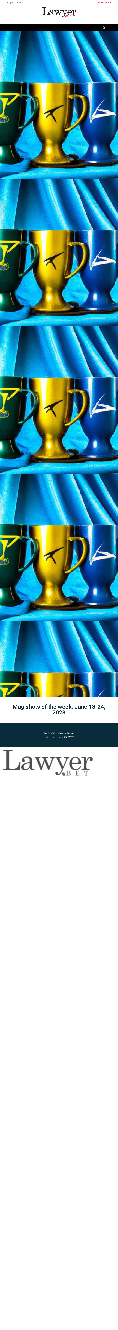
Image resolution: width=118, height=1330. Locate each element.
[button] (10, 28)
